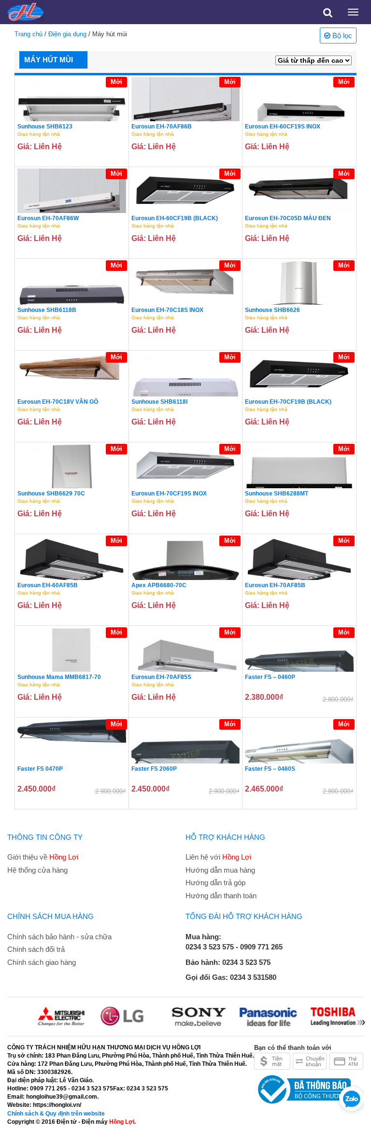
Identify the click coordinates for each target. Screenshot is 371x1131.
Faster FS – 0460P (270, 677)
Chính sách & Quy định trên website (56, 1113)
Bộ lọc (341, 35)
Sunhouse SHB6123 (44, 126)
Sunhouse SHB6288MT (276, 493)
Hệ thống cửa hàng (37, 870)
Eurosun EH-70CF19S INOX (169, 493)
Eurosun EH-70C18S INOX (167, 310)
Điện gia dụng (67, 34)
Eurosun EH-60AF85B (47, 585)
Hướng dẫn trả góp (215, 882)
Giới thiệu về (42, 857)
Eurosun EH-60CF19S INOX (282, 126)
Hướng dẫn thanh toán (221, 895)
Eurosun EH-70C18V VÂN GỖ (57, 401)
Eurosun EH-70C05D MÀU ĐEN (288, 218)
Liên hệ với (218, 857)
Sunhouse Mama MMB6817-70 (59, 677)
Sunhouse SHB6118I (159, 401)
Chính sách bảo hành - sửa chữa (59, 937)
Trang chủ (28, 34)
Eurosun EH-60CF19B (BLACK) (174, 218)
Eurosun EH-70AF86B (161, 126)
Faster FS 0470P (40, 768)
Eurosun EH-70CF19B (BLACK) (288, 401)
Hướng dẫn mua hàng (220, 870)
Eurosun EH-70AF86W (48, 218)
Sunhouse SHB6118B (46, 310)
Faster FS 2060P (154, 768)
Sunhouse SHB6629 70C (51, 493)
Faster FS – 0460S (270, 768)
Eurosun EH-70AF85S (161, 677)
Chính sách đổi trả (36, 949)
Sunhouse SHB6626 (272, 310)
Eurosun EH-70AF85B (275, 585)
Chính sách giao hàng (41, 962)
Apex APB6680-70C (158, 585)
